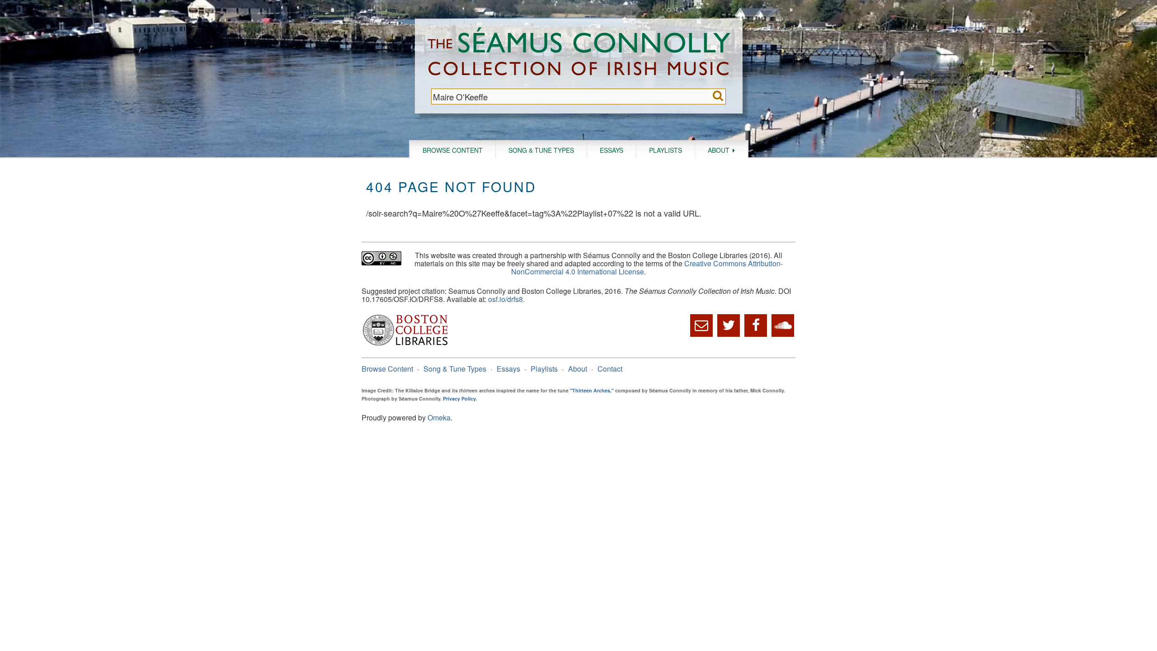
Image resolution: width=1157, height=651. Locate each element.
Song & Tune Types (541, 150)
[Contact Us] (701, 325)
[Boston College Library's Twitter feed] (728, 325)
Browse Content (453, 150)
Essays (611, 150)
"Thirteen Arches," (592, 390)
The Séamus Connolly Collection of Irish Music (579, 54)
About (718, 150)
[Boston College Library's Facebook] (755, 325)
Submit (718, 96)
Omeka (439, 417)
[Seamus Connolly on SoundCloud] (782, 325)
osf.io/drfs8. (506, 299)
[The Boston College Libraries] (405, 344)
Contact (609, 368)
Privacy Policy (459, 398)
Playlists (665, 150)
